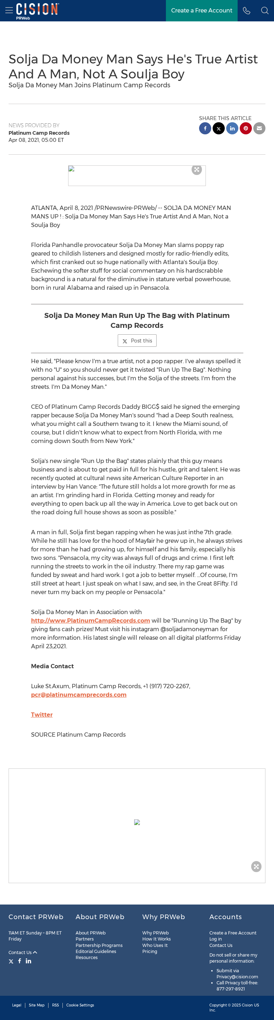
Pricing (149, 951)
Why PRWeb (155, 933)
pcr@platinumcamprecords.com (79, 694)
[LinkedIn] (28, 960)
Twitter (42, 714)
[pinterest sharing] (246, 129)
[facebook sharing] (205, 129)
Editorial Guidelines (96, 951)
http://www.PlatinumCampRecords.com (90, 620)
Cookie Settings (80, 1005)
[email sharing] (259, 129)
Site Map (37, 1005)
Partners (85, 939)
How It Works (156, 939)
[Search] (265, 10)
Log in (215, 939)
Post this (141, 341)
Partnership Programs (99, 945)
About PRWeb (91, 933)
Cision (247, 1005)
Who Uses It (155, 945)
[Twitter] (12, 960)
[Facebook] (19, 960)
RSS (55, 1005)
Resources (87, 957)
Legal (16, 1005)
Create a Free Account (201, 10)
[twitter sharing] (219, 129)
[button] (137, 168)
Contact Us (21, 952)
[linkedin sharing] (232, 129)
